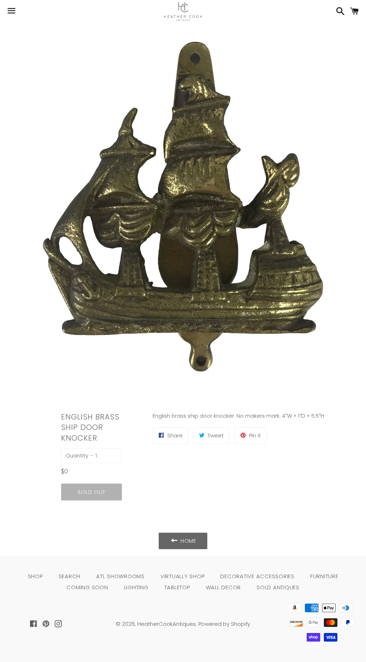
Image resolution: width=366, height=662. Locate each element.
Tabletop (177, 587)
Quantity (77, 455)
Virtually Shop (182, 576)
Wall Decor (223, 587)
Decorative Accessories (257, 576)
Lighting (136, 587)
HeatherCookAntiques (166, 624)
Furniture (324, 576)
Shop (35, 576)
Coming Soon (87, 587)
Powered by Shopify (224, 624)
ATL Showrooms (120, 576)
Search (70, 576)
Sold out (91, 492)
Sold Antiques (278, 587)
